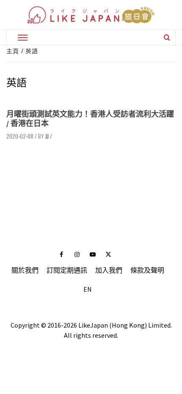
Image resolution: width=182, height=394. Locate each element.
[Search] (167, 37)
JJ (47, 136)
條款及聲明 (147, 270)
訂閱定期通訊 (67, 270)
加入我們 (108, 270)
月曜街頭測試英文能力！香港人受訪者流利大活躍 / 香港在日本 (90, 118)
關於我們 (25, 270)
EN (87, 289)
